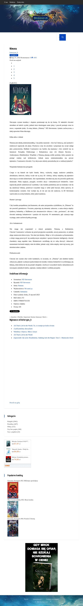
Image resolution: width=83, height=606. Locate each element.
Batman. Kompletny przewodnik (21, 457)
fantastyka (23, 292)
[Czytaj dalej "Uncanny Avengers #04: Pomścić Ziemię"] (12, 528)
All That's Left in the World (23, 335)
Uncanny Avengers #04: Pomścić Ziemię (21, 519)
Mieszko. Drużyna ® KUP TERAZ (21, 441)
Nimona (20, 285)
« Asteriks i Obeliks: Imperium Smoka (22, 317)
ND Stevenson (27, 279)
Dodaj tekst (20, 2)
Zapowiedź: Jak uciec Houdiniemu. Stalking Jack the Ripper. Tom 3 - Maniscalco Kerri (43, 338)
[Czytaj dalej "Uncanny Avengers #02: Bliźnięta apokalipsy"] (12, 490)
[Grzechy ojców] (41, 567)
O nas (6, 2)
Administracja (37, 599)
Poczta (26, 599)
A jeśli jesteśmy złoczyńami (23, 329)
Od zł (16, 444)
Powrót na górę (15, 403)
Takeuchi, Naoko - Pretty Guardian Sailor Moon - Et (21, 449)
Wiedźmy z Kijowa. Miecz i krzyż (25, 332)
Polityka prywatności (52, 599)
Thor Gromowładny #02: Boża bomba (20, 500)
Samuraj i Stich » (41, 317)
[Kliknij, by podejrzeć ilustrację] (20, 99)
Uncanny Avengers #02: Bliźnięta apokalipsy (22, 481)
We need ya (28, 289)
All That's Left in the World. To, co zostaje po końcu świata (34, 326)
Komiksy (14, 55)
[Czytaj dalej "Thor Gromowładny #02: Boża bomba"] (12, 509)
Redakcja (12, 2)
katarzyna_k (14, 52)
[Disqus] (41, 371)
